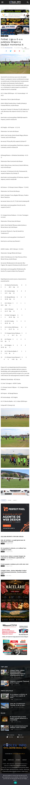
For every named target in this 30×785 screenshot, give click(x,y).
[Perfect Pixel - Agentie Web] (15, 531)
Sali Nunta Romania (14, 769)
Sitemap (18, 759)
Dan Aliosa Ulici (8, 47)
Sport (7, 35)
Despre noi (11, 759)
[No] (28, 779)
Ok (15, 782)
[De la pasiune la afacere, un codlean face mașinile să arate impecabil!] (5, 696)
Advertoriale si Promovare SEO (18, 767)
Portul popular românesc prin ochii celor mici (14, 564)
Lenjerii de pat (25, 771)
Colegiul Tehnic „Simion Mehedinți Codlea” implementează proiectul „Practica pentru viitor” (14, 572)
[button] (27, 2)
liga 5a (14, 500)
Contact (24, 759)
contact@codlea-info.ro (19, 753)
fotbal (9, 500)
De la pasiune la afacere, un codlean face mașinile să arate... (18, 696)
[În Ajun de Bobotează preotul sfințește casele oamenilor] (5, 728)
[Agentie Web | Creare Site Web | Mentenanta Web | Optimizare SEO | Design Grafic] (15, 496)
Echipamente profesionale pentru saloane (11, 771)
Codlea (2, 35)
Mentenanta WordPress (21, 765)
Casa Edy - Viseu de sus (24, 769)
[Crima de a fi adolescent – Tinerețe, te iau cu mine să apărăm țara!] (5, 705)
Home (4, 759)
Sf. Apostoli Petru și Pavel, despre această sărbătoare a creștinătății (19, 718)
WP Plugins (6, 769)
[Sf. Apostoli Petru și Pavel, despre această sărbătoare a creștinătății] (5, 718)
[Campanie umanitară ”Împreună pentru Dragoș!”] (5, 683)
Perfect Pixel (12, 765)
